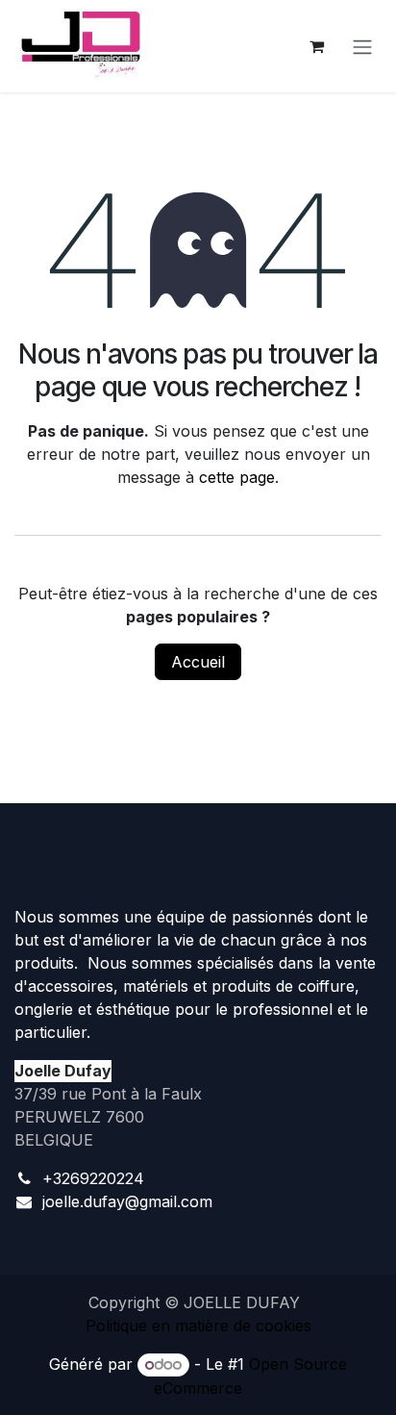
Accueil (198, 661)
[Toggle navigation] (362, 46)
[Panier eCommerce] (316, 46)
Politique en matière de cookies (198, 1325)
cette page (237, 477)
